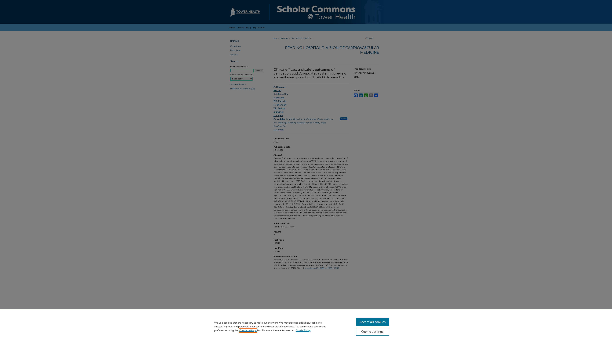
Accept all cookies (372, 322)
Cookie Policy (303, 330)
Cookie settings (248, 330)
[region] (306, 326)
